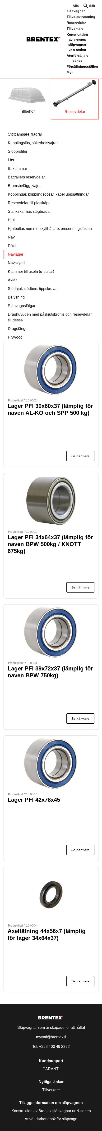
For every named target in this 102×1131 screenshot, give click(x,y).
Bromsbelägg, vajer (24, 186)
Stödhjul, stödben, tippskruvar (33, 289)
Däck (12, 246)
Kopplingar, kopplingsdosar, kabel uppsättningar (48, 194)
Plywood (15, 337)
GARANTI (51, 1069)
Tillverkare (75, 28)
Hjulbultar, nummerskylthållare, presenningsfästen (50, 229)
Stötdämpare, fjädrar (25, 134)
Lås (11, 160)
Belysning (16, 297)
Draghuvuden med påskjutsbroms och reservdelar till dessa (50, 317)
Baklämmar (17, 169)
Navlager (15, 254)
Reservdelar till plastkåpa (29, 203)
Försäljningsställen (82, 66)
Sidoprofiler (17, 151)
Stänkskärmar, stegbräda (29, 211)
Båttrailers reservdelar (26, 177)
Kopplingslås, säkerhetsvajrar (33, 143)
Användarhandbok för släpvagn (51, 1119)
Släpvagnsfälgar (21, 306)
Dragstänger (18, 329)
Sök (92, 6)
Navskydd (16, 263)
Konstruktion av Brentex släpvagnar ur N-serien (51, 1111)
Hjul (11, 220)
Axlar (12, 280)
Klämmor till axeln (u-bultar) (31, 271)
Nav (11, 237)
